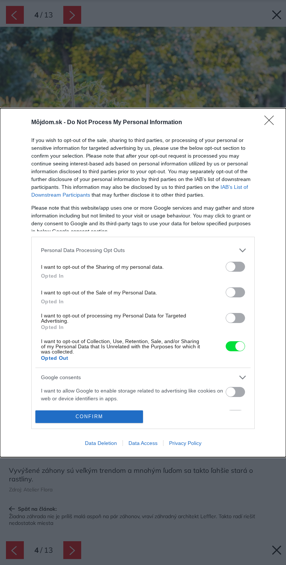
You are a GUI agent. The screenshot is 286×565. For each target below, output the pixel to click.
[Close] (271, 123)
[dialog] (143, 282)
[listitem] (143, 250)
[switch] (235, 267)
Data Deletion (101, 443)
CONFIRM (89, 416)
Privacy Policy (185, 443)
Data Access (143, 443)
